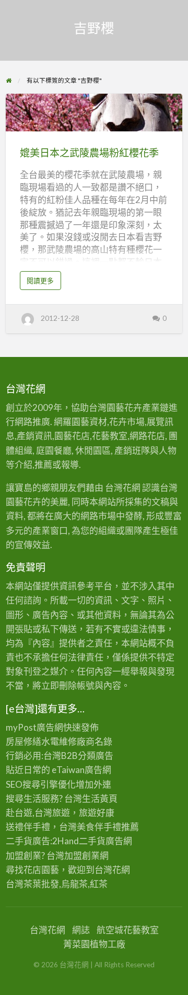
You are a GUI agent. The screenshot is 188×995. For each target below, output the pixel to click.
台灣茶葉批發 (32, 883)
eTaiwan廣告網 (81, 769)
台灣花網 (112, 869)
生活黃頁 (100, 798)
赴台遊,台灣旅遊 (38, 812)
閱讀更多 (43, 283)
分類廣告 (95, 755)
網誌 (81, 929)
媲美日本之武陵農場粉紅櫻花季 (89, 153)
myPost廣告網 (34, 727)
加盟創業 (82, 855)
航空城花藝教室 (128, 929)
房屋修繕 (23, 741)
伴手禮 (108, 826)
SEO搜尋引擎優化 (41, 784)
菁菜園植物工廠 (94, 943)
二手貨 (92, 840)
